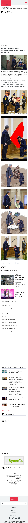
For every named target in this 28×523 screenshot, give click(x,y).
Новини (13, 510)
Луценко (5, 263)
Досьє (13, 507)
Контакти (13, 516)
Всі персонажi (5, 410)
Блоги (13, 513)
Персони (8, 7)
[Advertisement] (14, 29)
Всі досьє (4, 334)
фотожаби (20, 263)
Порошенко (12, 263)
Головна (3, 7)
